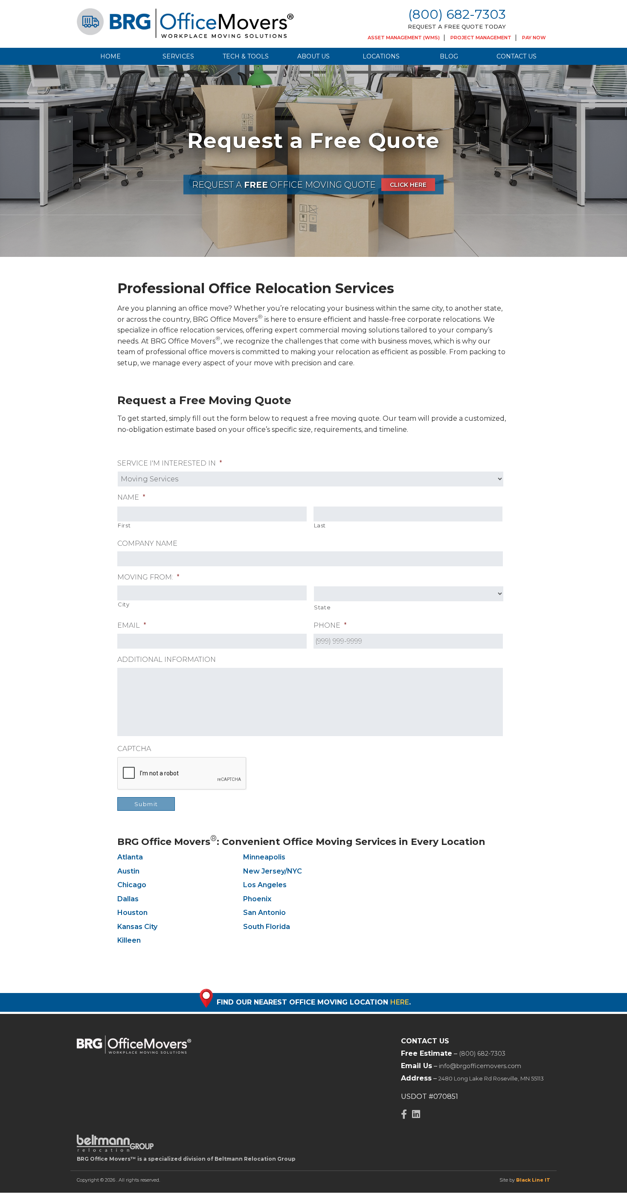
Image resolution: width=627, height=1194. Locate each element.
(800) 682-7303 (457, 14)
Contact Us (516, 56)
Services (178, 56)
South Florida (266, 927)
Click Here (408, 185)
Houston (132, 913)
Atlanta (130, 857)
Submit (146, 804)
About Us (313, 56)
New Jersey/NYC (272, 871)
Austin (128, 871)
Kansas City (137, 927)
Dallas (128, 899)
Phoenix (257, 899)
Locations (381, 56)
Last (320, 525)
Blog (449, 56)
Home (110, 56)
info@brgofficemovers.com (480, 1066)
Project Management (480, 38)
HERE (399, 1002)
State (322, 607)
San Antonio (264, 913)
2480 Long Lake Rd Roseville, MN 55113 (491, 1078)
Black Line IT (533, 1180)
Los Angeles (265, 885)
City (124, 604)
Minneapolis (264, 857)
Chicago (131, 885)
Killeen (129, 940)
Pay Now (534, 38)
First (124, 525)
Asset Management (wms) (404, 38)
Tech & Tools (246, 56)
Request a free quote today (457, 26)
